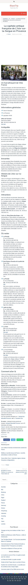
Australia (3, 487)
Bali (2, 489)
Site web (3, 124)
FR (19, 577)
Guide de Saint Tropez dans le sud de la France (13, 562)
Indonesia (3, 513)
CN (20, 580)
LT (9, 578)
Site (4, 284)
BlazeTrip (14, 5)
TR (15, 580)
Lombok (3, 524)
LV (7, 578)
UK (18, 580)
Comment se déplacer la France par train (11, 548)
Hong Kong (4, 510)
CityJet (3, 427)
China (2, 495)
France (7, 465)
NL (9, 577)
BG (2, 577)
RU (22, 578)
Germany (3, 505)
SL (8, 580)
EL (23, 577)
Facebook (6, 440)
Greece (3, 508)
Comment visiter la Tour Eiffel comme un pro (12, 569)
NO (12, 578)
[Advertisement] (14, 51)
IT (5, 578)
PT (14, 578)
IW (26, 577)
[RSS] (14, 1)
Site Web (5, 355)
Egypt (2, 497)
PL (17, 578)
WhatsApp (20, 440)
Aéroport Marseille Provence (13, 423)
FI (16, 577)
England (3, 500)
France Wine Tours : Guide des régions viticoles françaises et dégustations (13, 459)
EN (14, 577)
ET (12, 577)
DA (7, 577)
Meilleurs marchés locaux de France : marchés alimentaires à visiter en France (13, 454)
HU (3, 578)
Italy (2, 518)
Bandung (3, 492)
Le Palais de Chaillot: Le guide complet (11, 559)
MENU (24, 13)
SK (25, 578)
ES (10, 580)
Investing (3, 516)
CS (5, 577)
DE (21, 577)
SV (12, 580)
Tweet (13, 440)
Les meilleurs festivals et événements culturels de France (13, 448)
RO (20, 578)
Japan (2, 521)
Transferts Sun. (19, 418)
